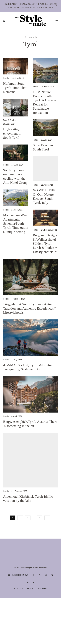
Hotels (6, 78)
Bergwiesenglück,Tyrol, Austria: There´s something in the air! (30, 424)
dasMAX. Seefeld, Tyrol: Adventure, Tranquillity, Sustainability (28, 367)
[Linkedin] (27, 582)
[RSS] (34, 582)
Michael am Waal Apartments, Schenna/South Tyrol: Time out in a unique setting (15, 223)
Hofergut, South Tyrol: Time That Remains (14, 88)
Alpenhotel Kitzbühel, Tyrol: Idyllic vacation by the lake (28, 499)
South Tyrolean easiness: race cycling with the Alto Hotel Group (15, 176)
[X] (39, 575)
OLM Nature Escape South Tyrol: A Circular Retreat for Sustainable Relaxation (44, 102)
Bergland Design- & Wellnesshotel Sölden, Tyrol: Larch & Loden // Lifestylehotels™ (45, 243)
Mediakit (42, 589)
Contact (18, 589)
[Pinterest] (52, 575)
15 (39, 517)
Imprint (30, 589)
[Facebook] (33, 575)
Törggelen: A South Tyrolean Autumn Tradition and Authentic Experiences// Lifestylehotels (29, 308)
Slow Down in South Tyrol (43, 147)
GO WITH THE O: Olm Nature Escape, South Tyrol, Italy (44, 196)
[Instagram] (46, 575)
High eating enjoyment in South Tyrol (12, 133)
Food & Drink (8, 120)
